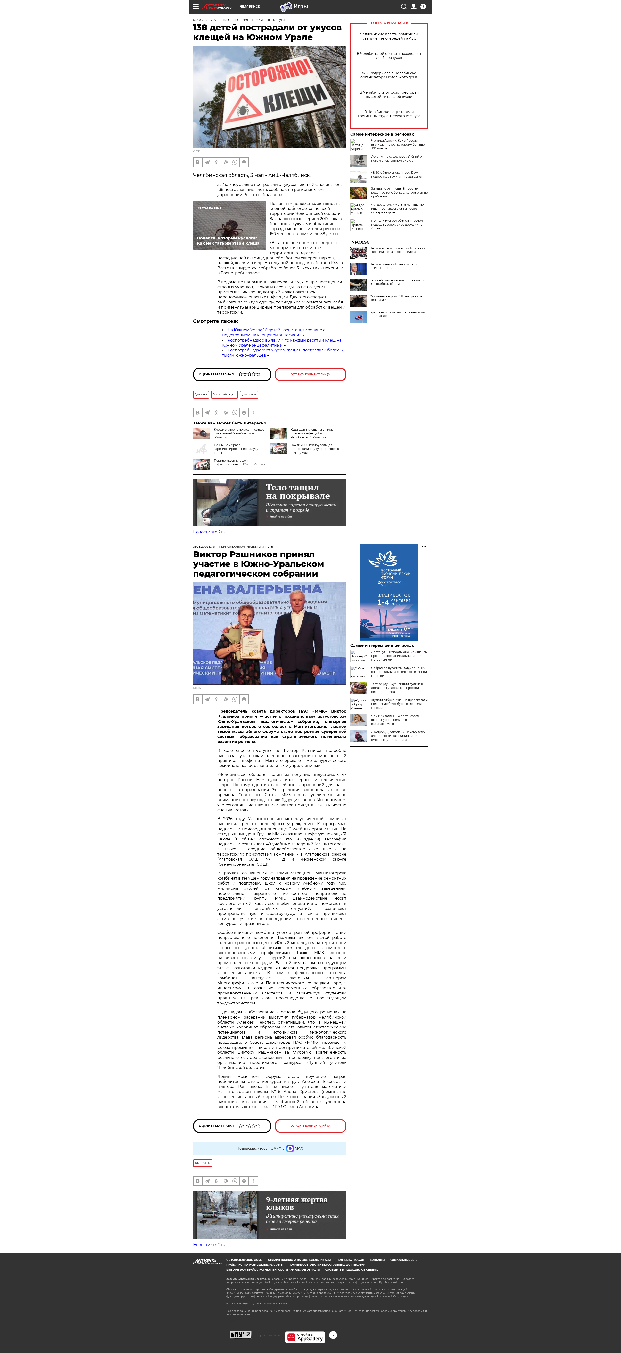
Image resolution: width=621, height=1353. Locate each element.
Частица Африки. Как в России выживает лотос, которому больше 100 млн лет (398, 144)
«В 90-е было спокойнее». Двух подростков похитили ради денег (396, 174)
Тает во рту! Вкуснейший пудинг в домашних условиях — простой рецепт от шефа (397, 687)
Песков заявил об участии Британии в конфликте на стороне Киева (397, 250)
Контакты (377, 1260)
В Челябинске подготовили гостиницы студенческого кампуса (389, 114)
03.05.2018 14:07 (204, 20)
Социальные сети (403, 1260)
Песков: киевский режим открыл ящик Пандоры (394, 266)
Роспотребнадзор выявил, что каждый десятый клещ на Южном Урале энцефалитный (282, 343)
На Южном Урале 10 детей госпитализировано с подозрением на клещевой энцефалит (273, 332)
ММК (197, 688)
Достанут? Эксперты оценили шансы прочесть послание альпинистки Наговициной (399, 655)
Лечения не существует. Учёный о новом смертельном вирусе (396, 158)
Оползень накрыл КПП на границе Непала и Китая (396, 298)
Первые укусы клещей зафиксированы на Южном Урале (239, 462)
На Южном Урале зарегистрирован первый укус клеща (237, 449)
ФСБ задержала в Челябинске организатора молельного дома (389, 75)
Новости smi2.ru (209, 532)
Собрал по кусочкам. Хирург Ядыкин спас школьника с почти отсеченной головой (399, 671)
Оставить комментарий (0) (311, 374)
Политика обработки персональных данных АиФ (327, 1264)
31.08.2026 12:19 (204, 546)
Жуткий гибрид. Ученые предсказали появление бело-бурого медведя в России (399, 703)
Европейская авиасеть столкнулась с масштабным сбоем (398, 282)
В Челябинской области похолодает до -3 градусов (389, 56)
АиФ (196, 151)
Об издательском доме (244, 1260)
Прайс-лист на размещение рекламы (254, 1264)
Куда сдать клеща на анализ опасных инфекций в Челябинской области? (312, 433)
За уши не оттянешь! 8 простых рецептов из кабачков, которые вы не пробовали (399, 192)
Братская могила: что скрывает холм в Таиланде (397, 314)
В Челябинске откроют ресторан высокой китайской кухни (389, 94)
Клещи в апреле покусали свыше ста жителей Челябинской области (239, 433)
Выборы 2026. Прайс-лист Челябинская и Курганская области (273, 1269)
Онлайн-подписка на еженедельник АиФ (299, 1260)
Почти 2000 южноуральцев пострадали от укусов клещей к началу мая (315, 449)
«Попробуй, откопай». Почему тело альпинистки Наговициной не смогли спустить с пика (398, 736)
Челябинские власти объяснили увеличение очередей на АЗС (389, 36)
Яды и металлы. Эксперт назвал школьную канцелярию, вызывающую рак (395, 719)
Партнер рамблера (268, 1335)
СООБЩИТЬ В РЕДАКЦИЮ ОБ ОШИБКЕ (351, 1269)
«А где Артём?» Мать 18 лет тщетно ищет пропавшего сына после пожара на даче (397, 208)
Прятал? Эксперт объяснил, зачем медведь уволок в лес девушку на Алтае (397, 224)
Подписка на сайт (350, 1260)
